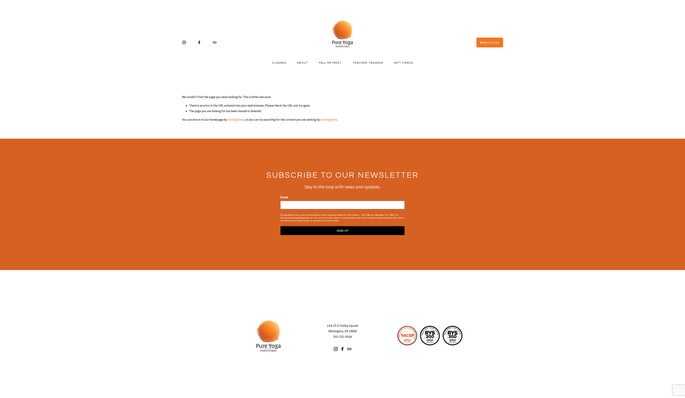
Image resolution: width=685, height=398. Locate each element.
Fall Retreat (330, 62)
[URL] (214, 42)
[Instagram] (184, 42)
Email (284, 197)
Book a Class (489, 42)
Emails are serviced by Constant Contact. (321, 220)
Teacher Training (368, 62)
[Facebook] (199, 42)
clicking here (236, 120)
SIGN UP (342, 230)
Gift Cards (403, 62)
